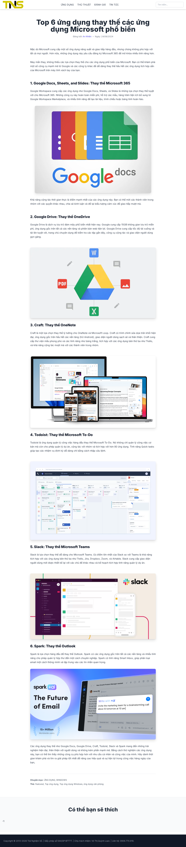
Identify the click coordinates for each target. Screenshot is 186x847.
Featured (39, 784)
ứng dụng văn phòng (94, 784)
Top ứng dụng (51, 784)
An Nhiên (87, 36)
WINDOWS (61, 780)
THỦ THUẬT (84, 4)
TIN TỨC (114, 4)
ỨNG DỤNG (67, 4)
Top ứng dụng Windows (71, 784)
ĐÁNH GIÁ (100, 4)
